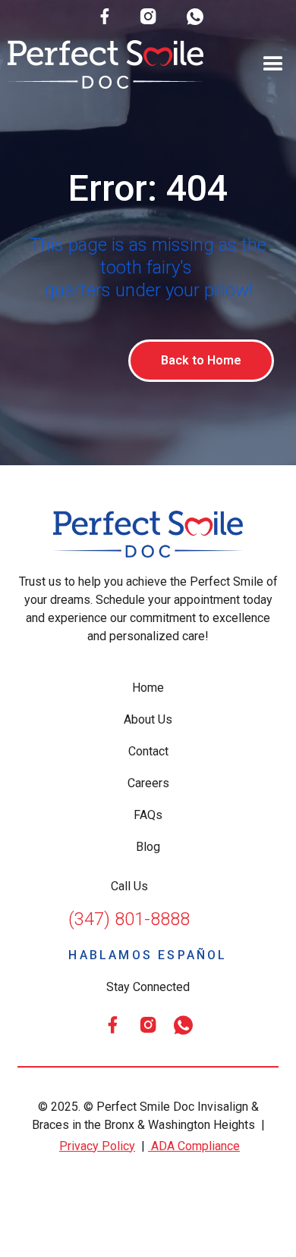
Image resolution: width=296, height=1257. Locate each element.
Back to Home (201, 360)
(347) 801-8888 (129, 919)
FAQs (148, 815)
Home (148, 687)
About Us (148, 719)
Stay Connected (148, 987)
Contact (148, 751)
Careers (148, 783)
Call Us (129, 886)
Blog (148, 847)
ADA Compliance (194, 1146)
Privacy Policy (97, 1146)
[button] (273, 64)
